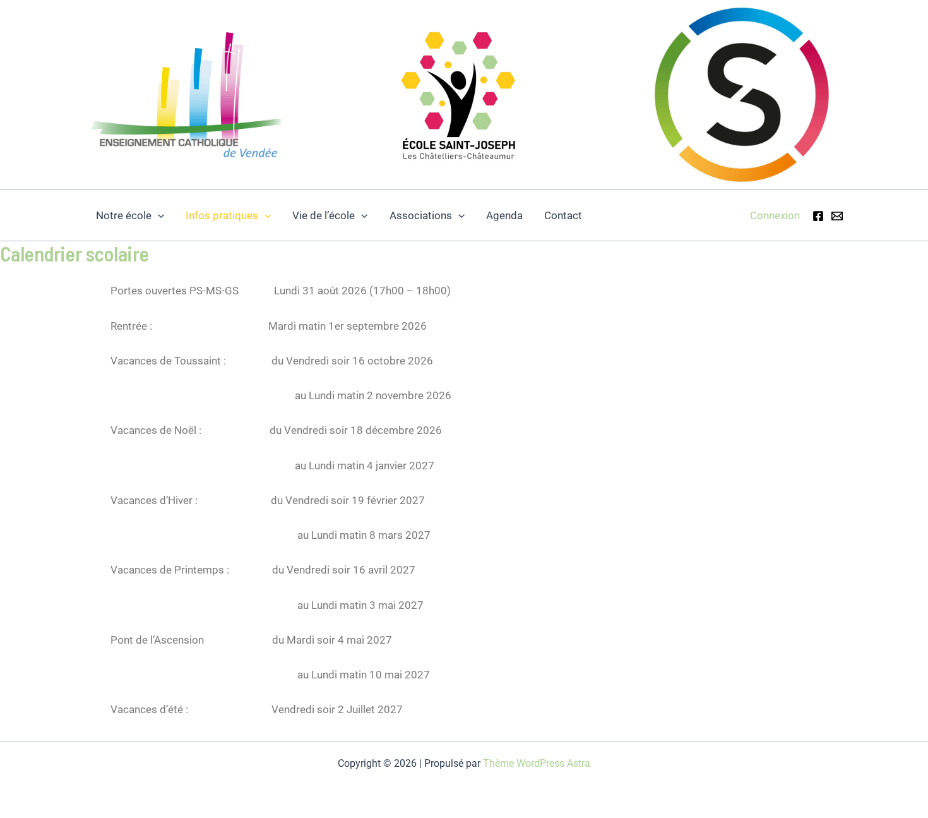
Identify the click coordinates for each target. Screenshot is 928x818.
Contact (563, 215)
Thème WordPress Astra (536, 763)
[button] (158, 215)
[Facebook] (818, 216)
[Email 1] (837, 216)
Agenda (504, 215)
